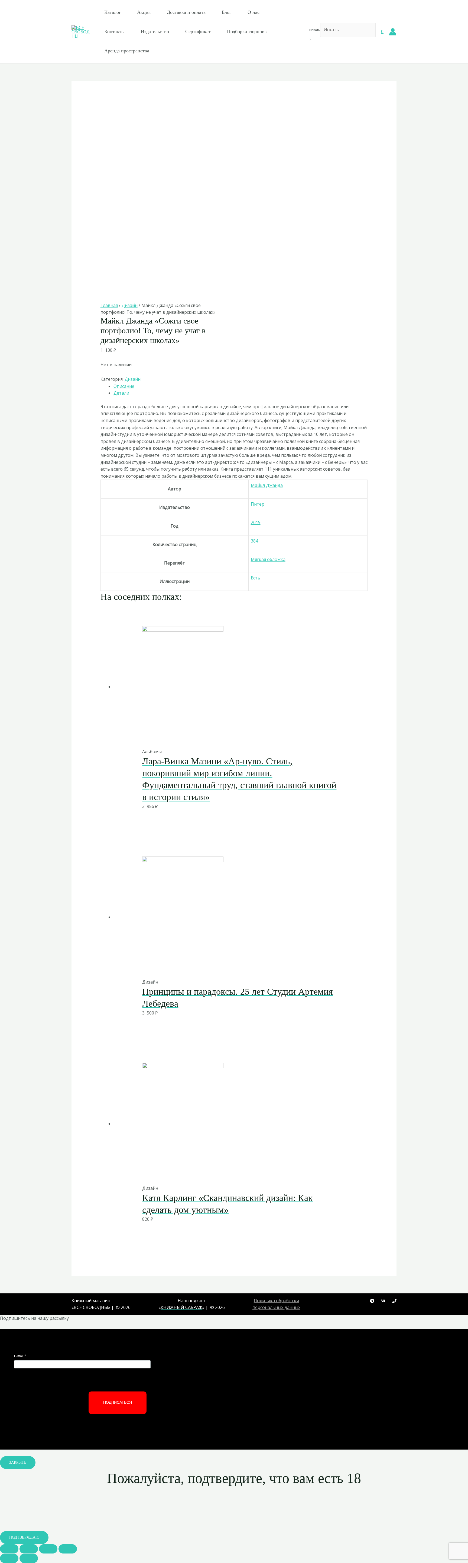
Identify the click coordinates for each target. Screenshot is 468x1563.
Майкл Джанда (267, 485)
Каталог (112, 12)
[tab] (240, 386)
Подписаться (117, 1402)
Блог (226, 12)
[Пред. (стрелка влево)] (9, 1558)
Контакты (114, 31)
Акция (144, 12)
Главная (109, 305)
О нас (253, 12)
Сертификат (198, 31)
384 (254, 541)
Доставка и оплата (186, 12)
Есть (255, 578)
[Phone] (394, 1301)
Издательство (155, 31)
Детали (121, 393)
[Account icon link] (392, 32)
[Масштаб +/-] (67, 1549)
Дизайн (130, 305)
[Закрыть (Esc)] (9, 1549)
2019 (256, 522)
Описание (123, 386)
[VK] (383, 1301)
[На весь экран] (48, 1549)
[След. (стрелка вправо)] (29, 1558)
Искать (314, 30)
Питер (257, 504)
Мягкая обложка (268, 559)
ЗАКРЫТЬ (17, 1462)
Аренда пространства (126, 50)
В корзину (220, 736)
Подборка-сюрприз (246, 31)
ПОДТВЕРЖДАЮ (24, 1537)
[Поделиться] (29, 1549)
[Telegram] (372, 1301)
